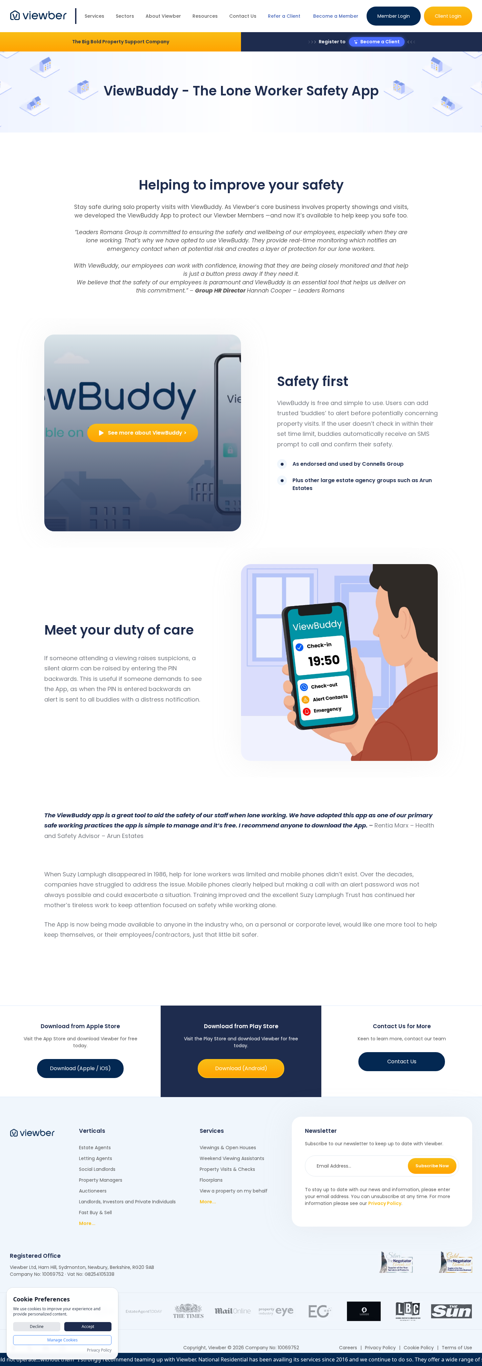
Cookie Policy (419, 1347)
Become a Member (335, 16)
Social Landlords (97, 1169)
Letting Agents (95, 1158)
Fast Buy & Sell (95, 1212)
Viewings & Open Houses (228, 1147)
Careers (348, 1347)
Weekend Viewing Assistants (232, 1158)
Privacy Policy (384, 1203)
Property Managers (100, 1180)
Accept (88, 1326)
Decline (37, 1326)
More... (87, 1223)
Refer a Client (284, 16)
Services (94, 16)
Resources (205, 16)
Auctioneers (93, 1191)
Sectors (125, 16)
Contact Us (242, 16)
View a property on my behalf (234, 1191)
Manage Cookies (62, 1340)
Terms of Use (457, 1347)
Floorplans (211, 1180)
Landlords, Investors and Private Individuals (127, 1201)
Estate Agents (95, 1147)
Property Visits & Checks (227, 1169)
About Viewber (163, 16)
